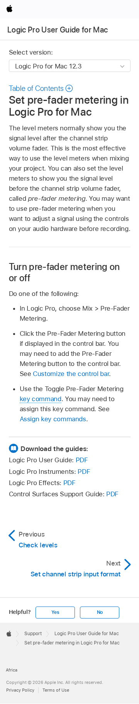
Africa (11, 670)
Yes (55, 612)
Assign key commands (53, 419)
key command (40, 399)
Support (33, 633)
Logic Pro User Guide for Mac (57, 29)
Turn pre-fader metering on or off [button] (64, 272)
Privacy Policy (20, 690)
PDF (82, 460)
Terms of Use (55, 690)
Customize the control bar (71, 374)
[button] (41, 88)
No (100, 612)
